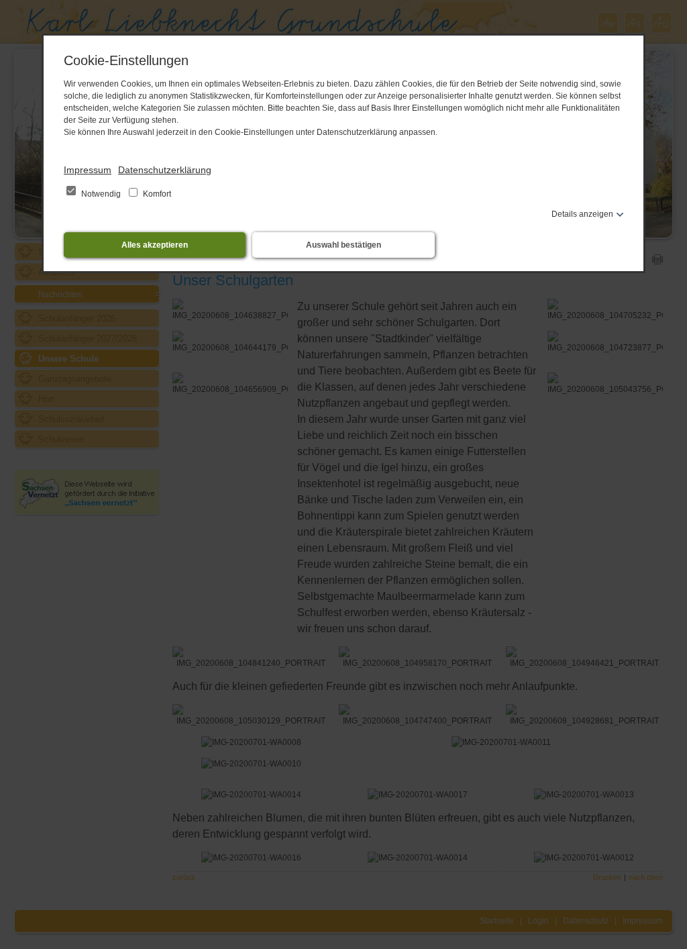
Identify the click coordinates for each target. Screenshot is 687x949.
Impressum (87, 169)
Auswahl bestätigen (343, 245)
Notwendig (101, 194)
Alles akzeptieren (154, 245)
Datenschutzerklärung (164, 169)
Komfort (156, 194)
